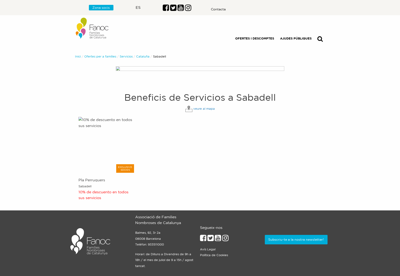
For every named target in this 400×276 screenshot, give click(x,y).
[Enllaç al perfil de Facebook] (166, 9)
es (138, 7)
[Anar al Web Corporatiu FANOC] (92, 28)
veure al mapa (204, 108)
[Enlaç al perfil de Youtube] (181, 9)
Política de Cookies (214, 255)
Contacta (218, 9)
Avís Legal (208, 249)
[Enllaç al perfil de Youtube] (218, 239)
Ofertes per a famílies (100, 56)
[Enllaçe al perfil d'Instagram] (225, 239)
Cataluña (143, 56)
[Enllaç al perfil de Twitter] (173, 9)
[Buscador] (320, 40)
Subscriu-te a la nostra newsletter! (296, 239)
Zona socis (101, 7)
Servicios (126, 56)
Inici (78, 56)
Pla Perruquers (91, 180)
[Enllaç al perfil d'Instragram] (188, 9)
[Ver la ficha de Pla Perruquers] (106, 145)
